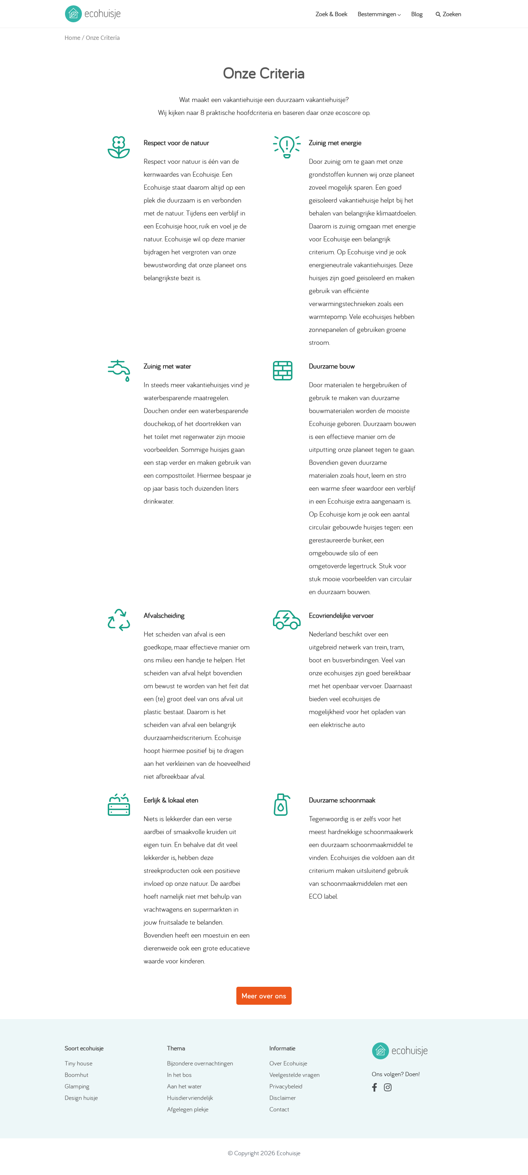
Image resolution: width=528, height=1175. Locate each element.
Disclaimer (282, 1097)
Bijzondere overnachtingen (200, 1063)
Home (72, 38)
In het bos (179, 1074)
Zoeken (451, 14)
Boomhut (76, 1074)
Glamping (77, 1086)
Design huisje (81, 1097)
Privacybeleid (285, 1086)
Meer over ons (264, 995)
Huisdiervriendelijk (190, 1097)
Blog (417, 14)
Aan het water (184, 1086)
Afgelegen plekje (187, 1109)
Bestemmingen (378, 14)
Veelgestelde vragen (294, 1074)
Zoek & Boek (331, 14)
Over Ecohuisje (288, 1063)
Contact (279, 1109)
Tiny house (78, 1063)
